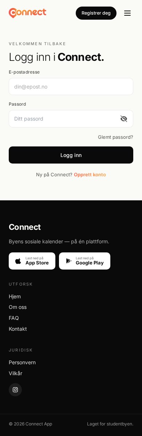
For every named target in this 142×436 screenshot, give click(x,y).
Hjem (15, 296)
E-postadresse (24, 72)
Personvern (22, 362)
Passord (17, 104)
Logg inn (71, 155)
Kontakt (18, 329)
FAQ (14, 318)
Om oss (18, 307)
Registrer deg (96, 13)
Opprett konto (90, 174)
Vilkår (15, 373)
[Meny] (127, 13)
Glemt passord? (115, 137)
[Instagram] (15, 389)
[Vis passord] (124, 118)
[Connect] (27, 13)
